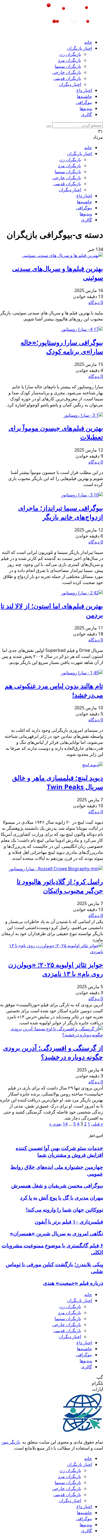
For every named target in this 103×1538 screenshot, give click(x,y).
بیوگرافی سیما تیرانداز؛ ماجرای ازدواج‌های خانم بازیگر (60, 512)
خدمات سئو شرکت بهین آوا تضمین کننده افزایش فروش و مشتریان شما (59, 1151)
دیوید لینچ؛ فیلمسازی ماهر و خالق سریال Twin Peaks (57, 782)
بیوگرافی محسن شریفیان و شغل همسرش (57, 1185)
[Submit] (49, 126)
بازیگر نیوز (11, 1442)
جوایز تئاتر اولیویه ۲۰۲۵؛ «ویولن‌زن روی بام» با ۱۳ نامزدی (55, 969)
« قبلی (97, 1124)
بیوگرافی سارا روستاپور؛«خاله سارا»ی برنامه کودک (62, 347)
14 (65, 1124)
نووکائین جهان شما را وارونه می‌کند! (64, 1209)
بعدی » (55, 1124)
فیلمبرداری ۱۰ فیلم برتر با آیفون (69, 1221)
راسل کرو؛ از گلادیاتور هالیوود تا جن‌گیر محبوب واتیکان (60, 886)
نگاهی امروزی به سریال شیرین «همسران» (56, 1233)
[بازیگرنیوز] (68, 32)
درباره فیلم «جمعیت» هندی (73, 1282)
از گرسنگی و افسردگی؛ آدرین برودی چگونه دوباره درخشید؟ (53, 1052)
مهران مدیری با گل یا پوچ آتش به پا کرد (61, 1197)
